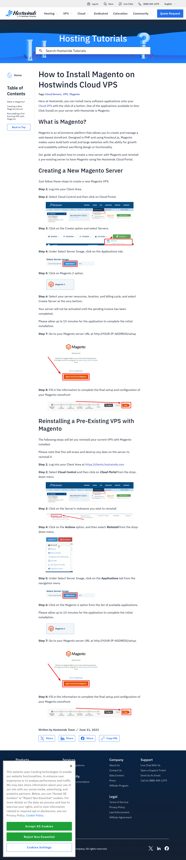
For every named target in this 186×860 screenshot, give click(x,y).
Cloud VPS (45, 106)
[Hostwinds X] (149, 848)
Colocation (120, 13)
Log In (95, 4)
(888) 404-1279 (151, 4)
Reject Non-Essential (39, 837)
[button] (170, 13)
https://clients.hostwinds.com (104, 464)
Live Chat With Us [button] (150, 765)
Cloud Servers (53, 94)
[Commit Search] (41, 50)
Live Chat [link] (128, 4)
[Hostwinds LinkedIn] (157, 848)
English (168, 4)
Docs (110, 4)
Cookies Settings (39, 847)
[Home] (21, 13)
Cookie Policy (35, 815)
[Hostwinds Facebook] (165, 848)
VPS (65, 94)
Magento (75, 94)
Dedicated (101, 13)
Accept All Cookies (39, 826)
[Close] (71, 766)
